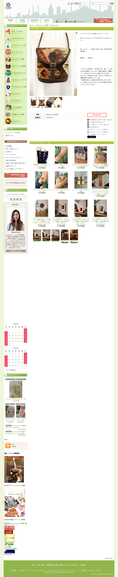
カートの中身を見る (15, 175)
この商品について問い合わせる (99, 124)
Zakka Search (8, 554)
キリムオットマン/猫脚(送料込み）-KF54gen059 (101, 165)
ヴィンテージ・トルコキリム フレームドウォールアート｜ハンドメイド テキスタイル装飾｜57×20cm (100, 192)
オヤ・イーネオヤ (17, 31)
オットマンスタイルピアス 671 (16, 399)
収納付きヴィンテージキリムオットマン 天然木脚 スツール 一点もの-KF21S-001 (65, 242)
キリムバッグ (54, 25)
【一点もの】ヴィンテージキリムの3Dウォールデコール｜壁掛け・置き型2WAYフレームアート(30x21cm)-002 (80, 221)
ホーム (10, 21)
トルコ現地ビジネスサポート (15, 169)
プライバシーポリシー (72, 565)
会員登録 (70, 21)
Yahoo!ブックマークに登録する (99, 129)
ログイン (61, 21)
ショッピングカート (103, 21)
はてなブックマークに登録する (99, 132)
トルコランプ (16, 121)
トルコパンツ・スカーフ (19, 80)
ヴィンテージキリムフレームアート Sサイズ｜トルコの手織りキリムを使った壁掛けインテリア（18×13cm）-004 (38, 240)
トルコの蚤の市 (17, 107)
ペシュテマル (16, 93)
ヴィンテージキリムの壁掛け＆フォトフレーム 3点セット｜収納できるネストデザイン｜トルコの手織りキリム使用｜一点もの (56, 240)
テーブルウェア (16, 100)
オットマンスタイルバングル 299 (61, 165)
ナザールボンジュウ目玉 (19, 87)
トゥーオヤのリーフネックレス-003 (43, 165)
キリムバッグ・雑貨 (18, 59)
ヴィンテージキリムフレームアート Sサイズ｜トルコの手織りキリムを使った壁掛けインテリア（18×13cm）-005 (47, 240)
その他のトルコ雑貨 (18, 114)
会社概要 (9, 146)
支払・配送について (22, 21)
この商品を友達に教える (97, 122)
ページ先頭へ (108, 558)
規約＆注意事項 (11, 160)
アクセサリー (9, 552)
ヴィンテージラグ (17, 52)
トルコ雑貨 (9, 531)
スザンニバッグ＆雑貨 (18, 66)
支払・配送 (41, 565)
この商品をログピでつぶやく (99, 134)
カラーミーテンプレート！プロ (105, 573)
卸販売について (11, 166)
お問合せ (47, 21)
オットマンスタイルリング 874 (20, 419)
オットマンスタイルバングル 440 (41, 190)
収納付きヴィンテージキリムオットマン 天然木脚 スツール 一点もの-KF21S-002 (74, 242)
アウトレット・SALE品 (12, 132)
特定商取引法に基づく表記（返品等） (101, 120)
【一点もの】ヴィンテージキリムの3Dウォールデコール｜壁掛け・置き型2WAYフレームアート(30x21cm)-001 (61, 221)
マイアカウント (81, 21)
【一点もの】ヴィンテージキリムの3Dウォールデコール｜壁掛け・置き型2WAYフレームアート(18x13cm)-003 (100, 221)
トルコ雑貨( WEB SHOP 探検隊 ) (10, 547)
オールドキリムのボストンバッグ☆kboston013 (81, 165)
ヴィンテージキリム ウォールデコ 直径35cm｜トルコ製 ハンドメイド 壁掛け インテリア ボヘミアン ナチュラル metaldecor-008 (42, 221)
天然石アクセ (9, 135)
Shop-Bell (8, 532)
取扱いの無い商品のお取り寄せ (15, 163)
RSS (13, 444)
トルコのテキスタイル (18, 73)
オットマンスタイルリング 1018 (62, 190)
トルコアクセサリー (18, 38)
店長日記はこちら (16, 251)
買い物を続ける (94, 127)
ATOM (14, 446)
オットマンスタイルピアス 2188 (81, 190)
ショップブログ (34, 21)
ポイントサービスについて (14, 157)
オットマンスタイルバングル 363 (10, 419)
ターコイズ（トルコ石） (19, 45)
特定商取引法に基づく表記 (55, 565)
